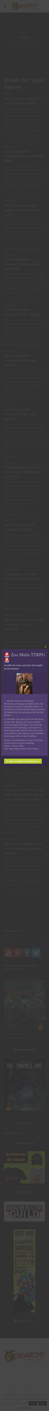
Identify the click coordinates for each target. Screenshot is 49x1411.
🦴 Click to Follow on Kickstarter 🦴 (23, 761)
